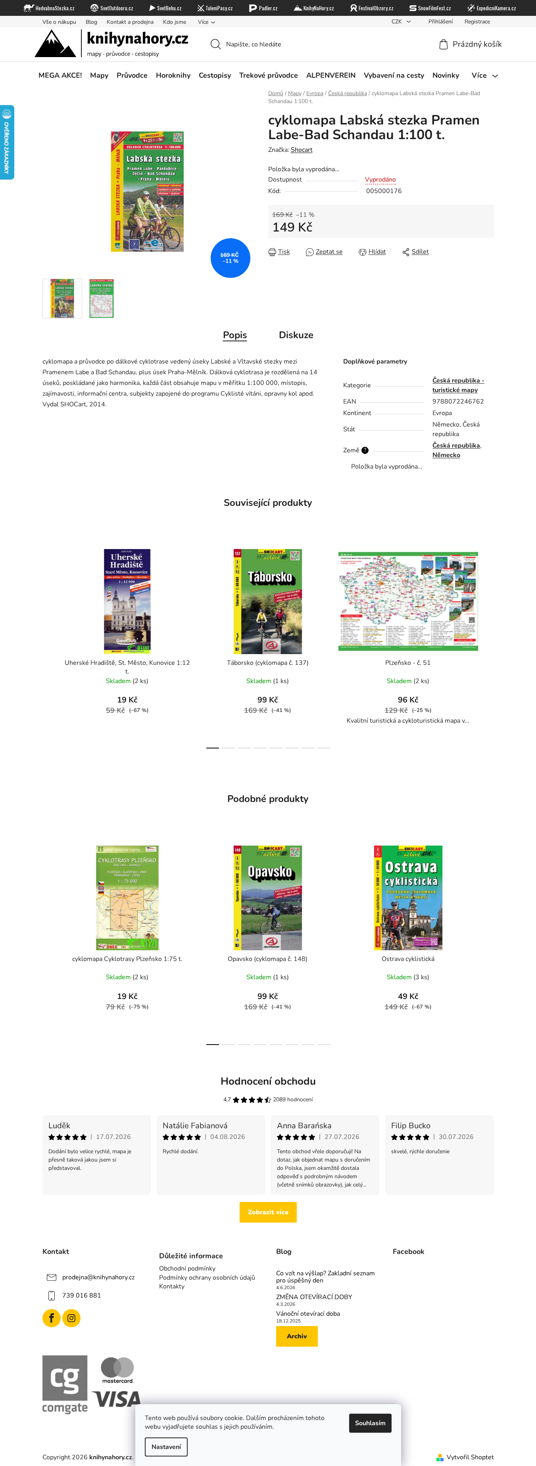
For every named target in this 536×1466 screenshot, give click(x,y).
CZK (397, 21)
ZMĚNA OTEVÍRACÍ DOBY (314, 1297)
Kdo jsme (174, 22)
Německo (446, 455)
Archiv (297, 1336)
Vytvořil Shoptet (470, 1457)
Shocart (302, 149)
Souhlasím (370, 1423)
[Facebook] (51, 1318)
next (487, 646)
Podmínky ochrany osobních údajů (207, 1277)
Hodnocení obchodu (268, 1081)
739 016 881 (81, 1295)
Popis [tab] (235, 335)
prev (48, 646)
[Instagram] (71, 1318)
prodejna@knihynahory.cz (98, 1277)
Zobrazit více (268, 1212)
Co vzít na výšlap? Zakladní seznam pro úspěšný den (325, 1277)
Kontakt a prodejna (130, 22)
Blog (91, 22)
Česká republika (456, 445)
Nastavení (166, 1447)
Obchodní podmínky (187, 1268)
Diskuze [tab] (296, 335)
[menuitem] (60, 75)
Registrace (477, 21)
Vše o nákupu (59, 22)
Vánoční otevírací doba (308, 1314)
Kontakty (171, 1286)
